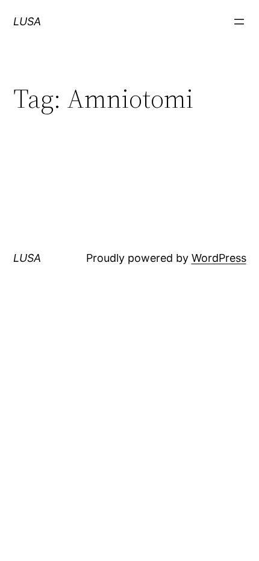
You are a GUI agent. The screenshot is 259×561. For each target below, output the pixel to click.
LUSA (27, 21)
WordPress (219, 258)
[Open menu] (239, 21)
